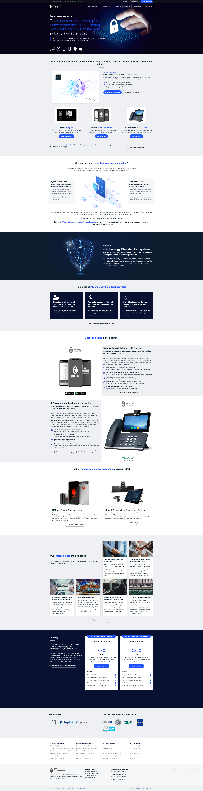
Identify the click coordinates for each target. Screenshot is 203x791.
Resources (136, 6)
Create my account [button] (101, 666)
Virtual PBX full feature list (58, 756)
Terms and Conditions (57, 788)
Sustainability (133, 751)
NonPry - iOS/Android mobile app (86, 751)
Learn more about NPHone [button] (75, 524)
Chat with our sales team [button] (131, 92)
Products (105, 6)
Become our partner (135, 756)
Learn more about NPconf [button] (128, 523)
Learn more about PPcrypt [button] (64, 452)
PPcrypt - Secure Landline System (86, 748)
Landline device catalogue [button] (86, 452)
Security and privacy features (59, 753)
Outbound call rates (108, 751)
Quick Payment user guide (110, 756)
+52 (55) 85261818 (120, 777)
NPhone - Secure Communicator (86, 756)
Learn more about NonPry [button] (128, 392)
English (124, 1)
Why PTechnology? (93, 6)
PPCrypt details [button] (136, 136)
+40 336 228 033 (119, 779)
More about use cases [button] (100, 621)
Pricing (126, 6)
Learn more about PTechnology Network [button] (101, 323)
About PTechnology (134, 748)
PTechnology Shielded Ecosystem (60, 746)
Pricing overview (107, 746)
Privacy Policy (70, 788)
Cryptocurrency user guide (110, 758)
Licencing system (107, 748)
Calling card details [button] (66, 136)
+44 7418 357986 (119, 774)
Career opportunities (135, 753)
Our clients (116, 6)
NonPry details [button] (101, 136)
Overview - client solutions (84, 746)
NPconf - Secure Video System (85, 753)
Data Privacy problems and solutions (61, 751)
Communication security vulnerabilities (61, 748)
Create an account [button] (147, 1)
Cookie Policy (81, 788)
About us (147, 6)
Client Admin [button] (134, 1)
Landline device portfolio (83, 758)
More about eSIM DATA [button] (112, 92)
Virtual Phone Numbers (57, 758)
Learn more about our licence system (64, 665)
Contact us (132, 758)
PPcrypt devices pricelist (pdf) (111, 753)
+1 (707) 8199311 (119, 771)
